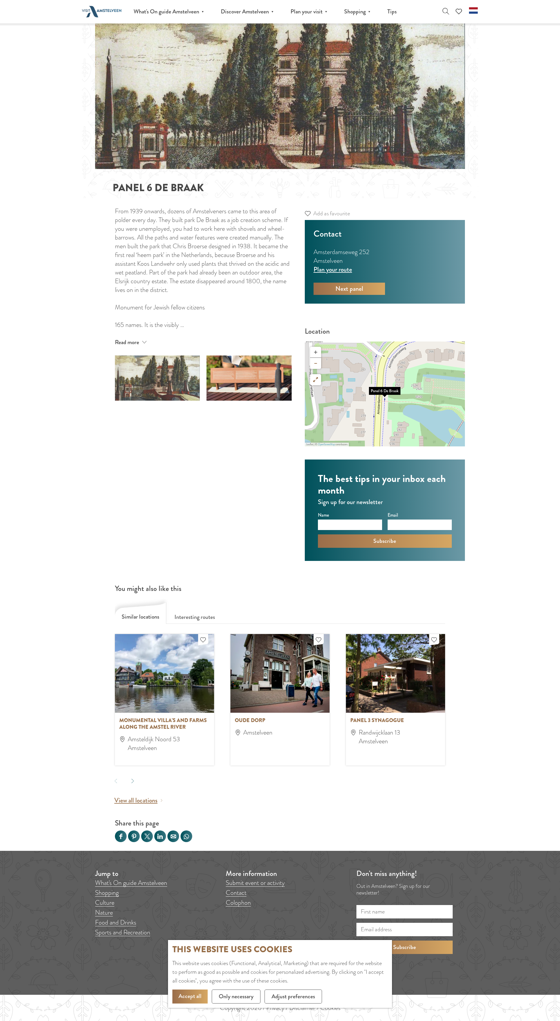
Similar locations (140, 616)
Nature (104, 912)
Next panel (349, 288)
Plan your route (333, 269)
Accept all (190, 996)
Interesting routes (194, 617)
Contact (236, 892)
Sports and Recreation (122, 932)
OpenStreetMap (326, 444)
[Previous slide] (115, 780)
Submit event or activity (255, 883)
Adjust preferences (293, 996)
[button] (384, 393)
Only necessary (236, 996)
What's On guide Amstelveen (131, 883)
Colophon (238, 902)
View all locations (136, 800)
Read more (127, 342)
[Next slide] (132, 780)
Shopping (107, 892)
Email (393, 515)
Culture (104, 902)
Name (323, 515)
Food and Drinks (115, 922)
